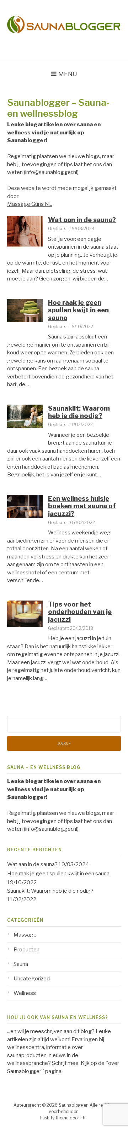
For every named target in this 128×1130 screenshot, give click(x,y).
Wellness (25, 993)
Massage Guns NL (29, 204)
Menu (67, 73)
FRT (84, 1117)
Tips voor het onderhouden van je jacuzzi (80, 612)
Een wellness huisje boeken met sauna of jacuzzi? (82, 506)
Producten (26, 949)
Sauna (21, 964)
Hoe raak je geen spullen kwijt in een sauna (78, 310)
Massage (25, 935)
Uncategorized (32, 978)
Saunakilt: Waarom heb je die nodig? (79, 412)
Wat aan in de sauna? (82, 220)
